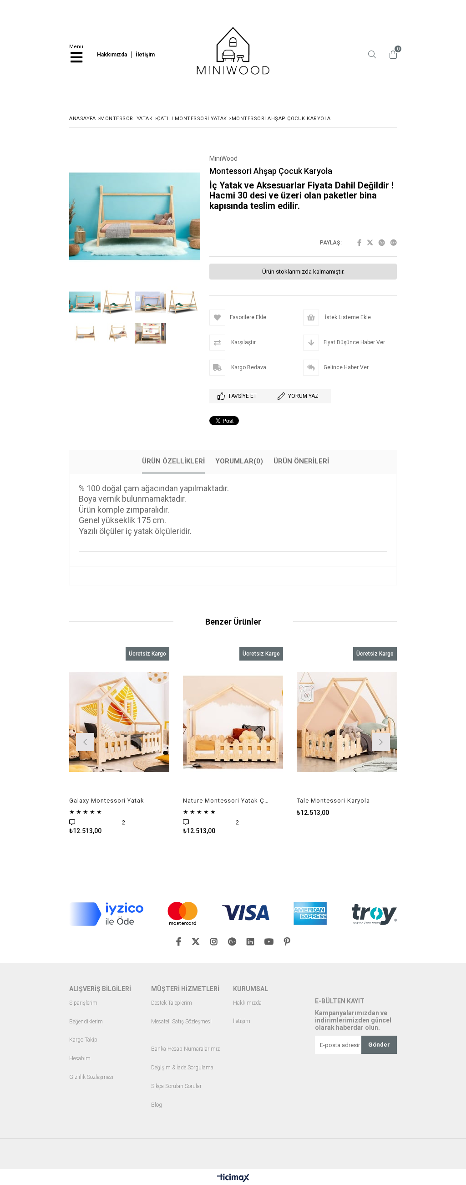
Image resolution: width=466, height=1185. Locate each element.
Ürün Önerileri (301, 461)
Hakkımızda (247, 1003)
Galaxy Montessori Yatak (106, 800)
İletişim (241, 1021)
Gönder (379, 1044)
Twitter (370, 243)
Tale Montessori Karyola (333, 800)
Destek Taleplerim (171, 1003)
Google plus (393, 243)
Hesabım (80, 1059)
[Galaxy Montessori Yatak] (119, 722)
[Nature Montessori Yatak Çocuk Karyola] (233, 722)
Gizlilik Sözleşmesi (91, 1077)
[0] (391, 55)
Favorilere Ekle (119, 741)
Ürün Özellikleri (173, 461)
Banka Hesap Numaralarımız (185, 1049)
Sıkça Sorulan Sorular (176, 1086)
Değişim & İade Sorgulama (182, 1068)
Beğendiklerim (86, 1022)
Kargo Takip (83, 1040)
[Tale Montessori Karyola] (347, 722)
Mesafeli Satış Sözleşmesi (181, 1022)
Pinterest (382, 243)
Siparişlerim (83, 1003)
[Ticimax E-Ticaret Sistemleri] (233, 1178)
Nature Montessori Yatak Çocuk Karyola (227, 800)
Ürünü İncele (141, 741)
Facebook (359, 243)
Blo (155, 1105)
